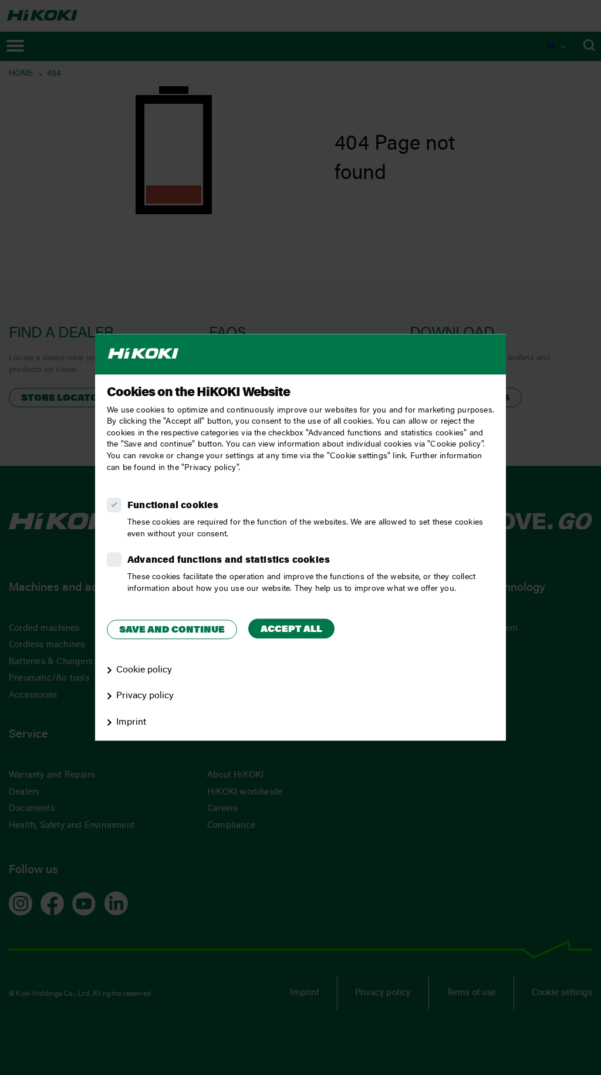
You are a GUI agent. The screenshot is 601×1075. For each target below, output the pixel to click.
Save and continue (172, 630)
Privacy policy (145, 696)
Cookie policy (144, 670)
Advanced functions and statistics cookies (228, 560)
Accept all (291, 629)
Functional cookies (173, 506)
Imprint (131, 722)
